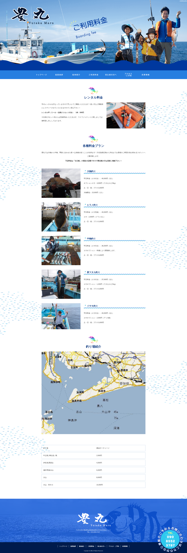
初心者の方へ (110, 74)
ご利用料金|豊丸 (183, 1)
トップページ (41, 74)
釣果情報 (145, 74)
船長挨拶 (59, 74)
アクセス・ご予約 (128, 74)
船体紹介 (76, 74)
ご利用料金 (93, 74)
